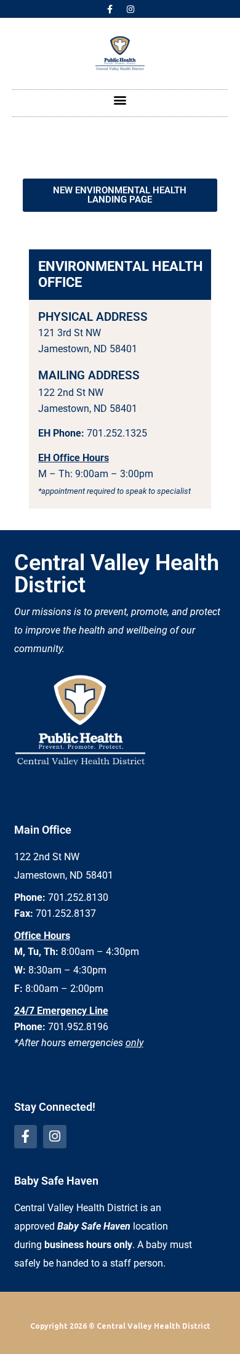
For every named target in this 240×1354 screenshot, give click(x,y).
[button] (120, 100)
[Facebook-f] (110, 9)
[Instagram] (130, 9)
